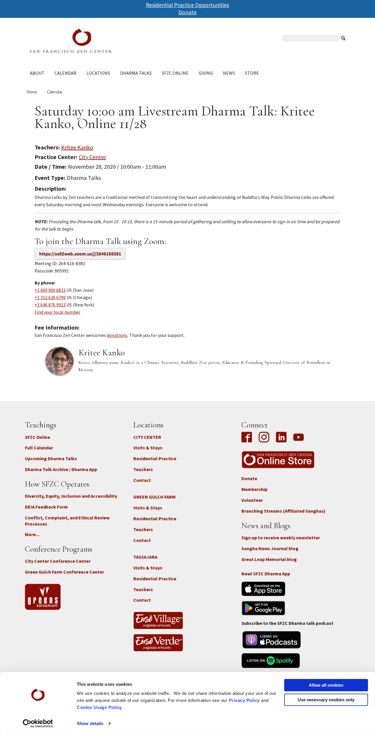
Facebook (248, 438)
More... (32, 534)
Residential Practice (154, 458)
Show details (90, 723)
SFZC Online (175, 73)
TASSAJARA (145, 557)
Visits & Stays (147, 448)
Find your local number (57, 312)
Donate (187, 12)
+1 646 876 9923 (50, 305)
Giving (206, 73)
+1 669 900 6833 (50, 290)
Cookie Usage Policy (99, 707)
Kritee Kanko (77, 147)
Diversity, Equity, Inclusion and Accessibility (71, 496)
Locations (98, 73)
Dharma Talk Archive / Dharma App (61, 469)
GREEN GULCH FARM (154, 497)
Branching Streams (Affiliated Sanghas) (283, 511)
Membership (254, 489)
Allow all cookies (326, 685)
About (37, 73)
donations (117, 335)
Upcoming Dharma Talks (51, 458)
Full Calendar (39, 448)
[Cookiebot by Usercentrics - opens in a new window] (38, 723)
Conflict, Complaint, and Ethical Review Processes (67, 521)
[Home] (109, 41)
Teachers (143, 469)
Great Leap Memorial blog (269, 559)
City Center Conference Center (58, 561)
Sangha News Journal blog (270, 548)
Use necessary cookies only (326, 699)
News (229, 73)
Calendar (65, 73)
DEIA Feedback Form (46, 507)
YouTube (298, 438)
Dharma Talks (136, 73)
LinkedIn (281, 438)
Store (252, 73)
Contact (142, 480)
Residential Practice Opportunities (187, 4)
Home (31, 92)
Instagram (264, 438)
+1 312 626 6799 (50, 297)
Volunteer (252, 500)
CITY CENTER (147, 437)
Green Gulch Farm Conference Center (64, 572)
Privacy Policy (244, 700)
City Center (92, 157)
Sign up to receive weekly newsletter (280, 537)
